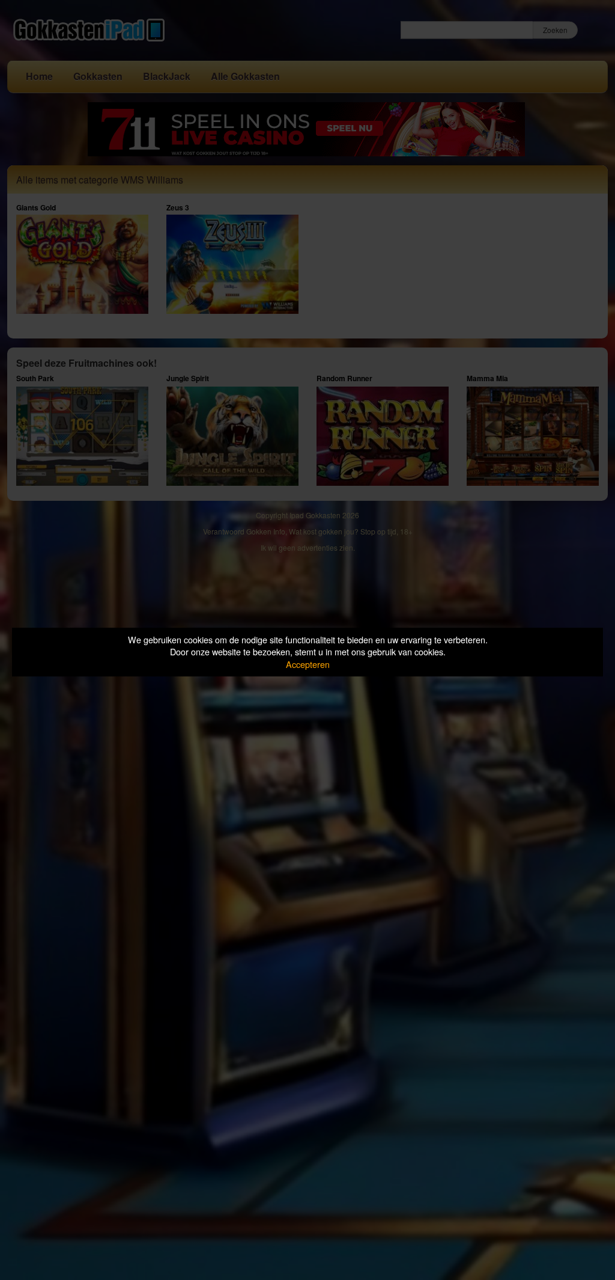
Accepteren (308, 664)
